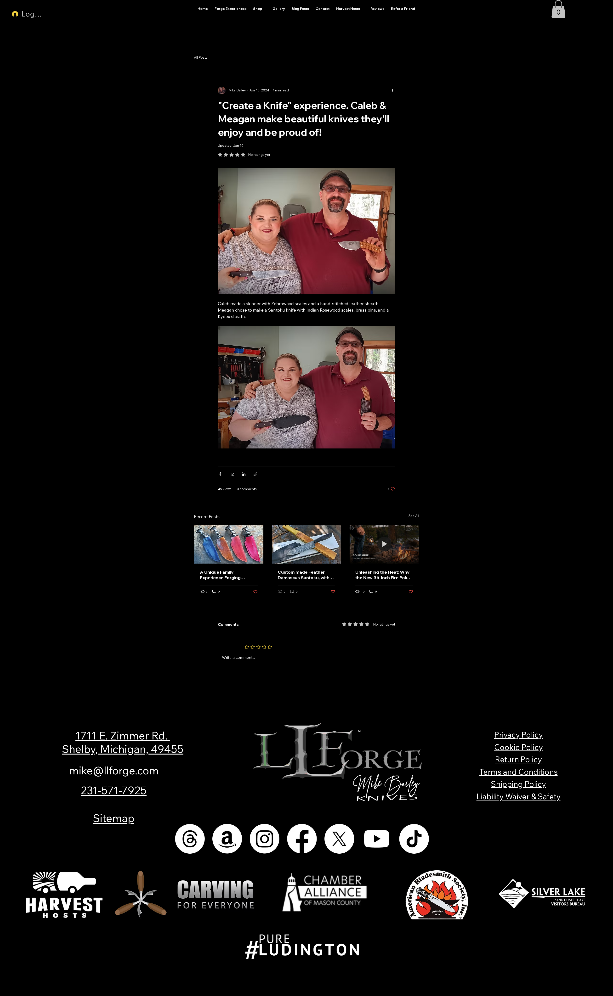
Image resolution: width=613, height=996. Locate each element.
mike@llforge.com (114, 770)
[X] (339, 839)
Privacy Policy (518, 734)
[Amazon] (227, 839)
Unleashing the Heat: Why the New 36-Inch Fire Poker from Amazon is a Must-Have (383, 574)
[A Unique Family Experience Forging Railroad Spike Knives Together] (228, 544)
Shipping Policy (518, 784)
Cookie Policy (518, 747)
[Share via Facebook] (220, 474)
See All (414, 516)
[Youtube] (377, 839)
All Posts (200, 57)
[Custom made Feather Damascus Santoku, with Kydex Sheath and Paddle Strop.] (306, 544)
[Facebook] (302, 839)
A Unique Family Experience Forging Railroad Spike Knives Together (222, 574)
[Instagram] (264, 839)
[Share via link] (255, 474)
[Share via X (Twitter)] (232, 474)
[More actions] (392, 90)
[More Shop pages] (264, 9)
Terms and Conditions (518, 772)
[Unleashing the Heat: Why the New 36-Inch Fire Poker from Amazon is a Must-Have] (384, 544)
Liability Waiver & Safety (519, 796)
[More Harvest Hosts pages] (362, 9)
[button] (558, 9)
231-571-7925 (114, 790)
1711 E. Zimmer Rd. (122, 735)
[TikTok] (414, 839)
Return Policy (518, 759)
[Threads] (190, 839)
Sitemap (113, 818)
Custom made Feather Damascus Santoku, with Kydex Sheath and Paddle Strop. (304, 574)
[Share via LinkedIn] (243, 474)
